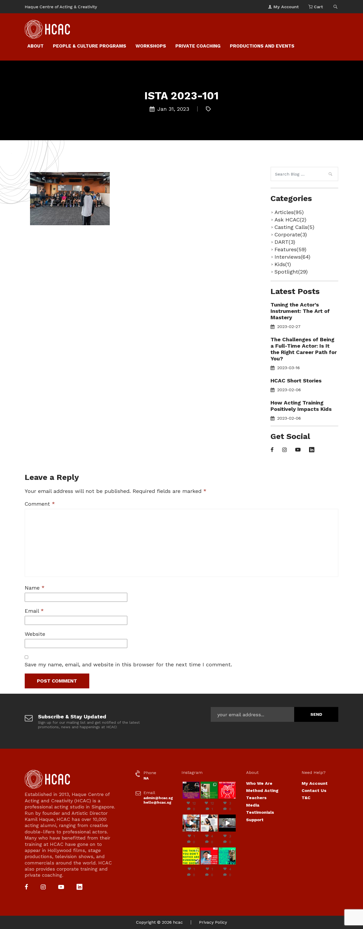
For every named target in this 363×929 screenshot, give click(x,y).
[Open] (191, 790)
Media (252, 805)
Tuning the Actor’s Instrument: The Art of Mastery (300, 311)
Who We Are (259, 783)
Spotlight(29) (291, 272)
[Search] (330, 174)
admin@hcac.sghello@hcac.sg (158, 800)
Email (34, 611)
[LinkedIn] (311, 450)
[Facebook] (272, 450)
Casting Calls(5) (294, 227)
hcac (178, 922)
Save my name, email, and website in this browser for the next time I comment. (128, 664)
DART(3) (285, 242)
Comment (40, 504)
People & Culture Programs (89, 46)
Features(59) (290, 249)
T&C (306, 797)
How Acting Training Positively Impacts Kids (301, 405)
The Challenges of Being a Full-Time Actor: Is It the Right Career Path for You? (304, 349)
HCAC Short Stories (296, 380)
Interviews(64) (292, 257)
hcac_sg (191, 783)
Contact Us (314, 790)
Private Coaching (198, 46)
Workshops (151, 46)
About (35, 46)
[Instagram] (284, 450)
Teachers (256, 797)
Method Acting (262, 790)
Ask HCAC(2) (290, 219)
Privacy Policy (213, 922)
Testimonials (260, 812)
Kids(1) (283, 264)
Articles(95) (289, 212)
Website (35, 634)
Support (255, 819)
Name (35, 588)
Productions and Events (262, 46)
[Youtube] (298, 450)
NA (146, 778)
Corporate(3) (291, 234)
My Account (315, 783)
